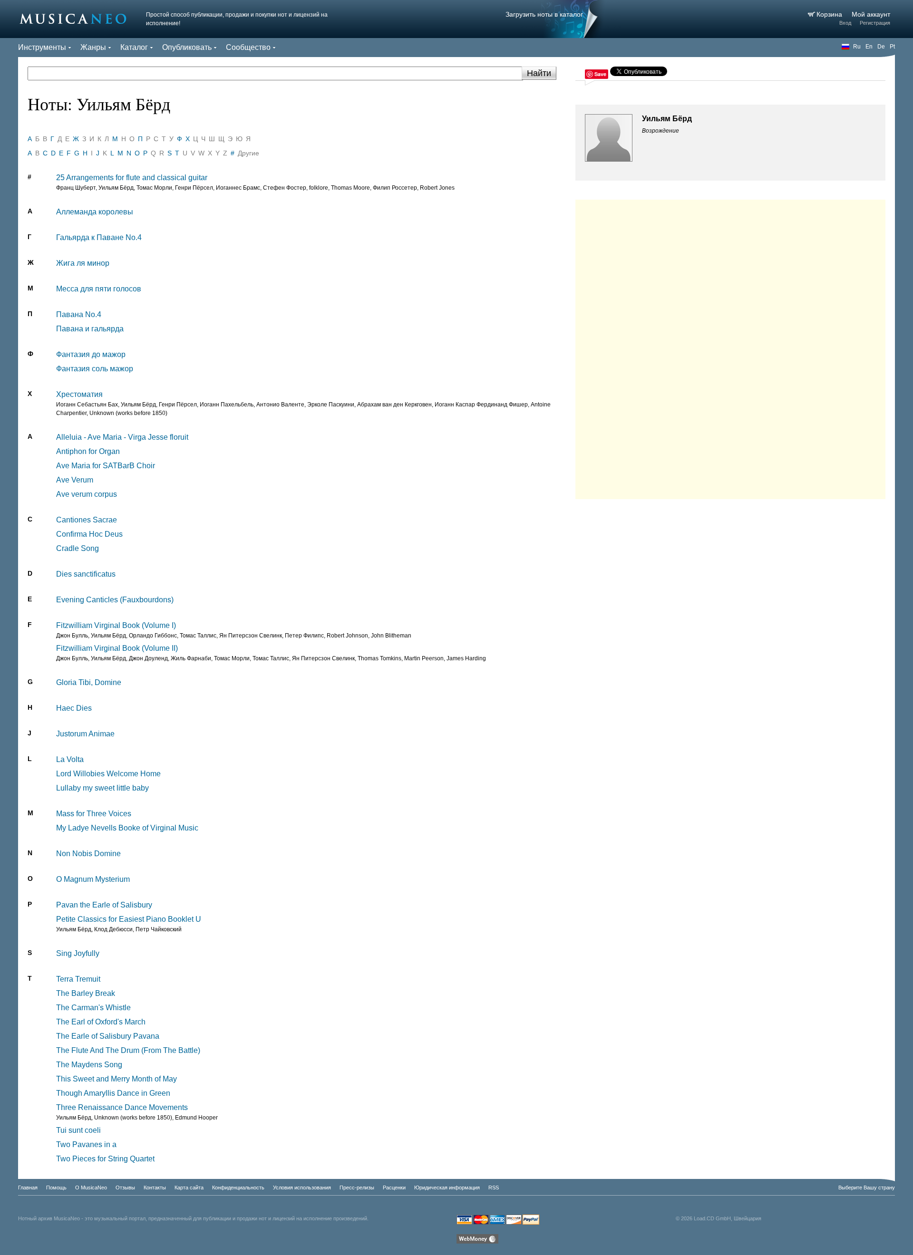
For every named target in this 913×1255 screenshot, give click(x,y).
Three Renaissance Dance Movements (122, 1107)
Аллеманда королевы (94, 212)
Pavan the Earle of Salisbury (104, 905)
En (869, 46)
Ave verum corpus (86, 494)
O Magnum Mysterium (93, 879)
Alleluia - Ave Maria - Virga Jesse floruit (122, 437)
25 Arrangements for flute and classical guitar (131, 178)
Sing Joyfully (77, 953)
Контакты (155, 1187)
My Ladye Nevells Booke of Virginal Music (127, 828)
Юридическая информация (447, 1187)
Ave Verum (74, 480)
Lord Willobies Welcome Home (108, 774)
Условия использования (302, 1187)
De (881, 46)
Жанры (93, 47)
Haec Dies (74, 708)
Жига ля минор (82, 263)
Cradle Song (77, 548)
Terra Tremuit (78, 979)
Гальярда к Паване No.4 (99, 237)
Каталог (134, 47)
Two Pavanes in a (86, 1144)
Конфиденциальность (238, 1187)
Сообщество (248, 47)
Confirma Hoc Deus (89, 534)
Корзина (830, 14)
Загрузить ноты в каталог (544, 14)
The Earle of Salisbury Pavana (107, 1036)
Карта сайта (189, 1187)
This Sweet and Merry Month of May (116, 1079)
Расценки (394, 1187)
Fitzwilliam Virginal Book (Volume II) (117, 648)
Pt (892, 46)
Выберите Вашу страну (866, 1187)
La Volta (70, 759)
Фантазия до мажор (91, 354)
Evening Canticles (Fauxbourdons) (115, 600)
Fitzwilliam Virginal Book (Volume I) (116, 625)
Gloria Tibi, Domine (88, 682)
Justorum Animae (85, 734)
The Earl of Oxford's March (101, 1022)
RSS (493, 1187)
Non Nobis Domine (88, 854)
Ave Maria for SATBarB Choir (105, 466)
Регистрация (875, 23)
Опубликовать (187, 47)
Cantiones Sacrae (86, 520)
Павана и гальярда (90, 329)
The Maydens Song (89, 1065)
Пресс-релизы (357, 1187)
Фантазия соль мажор (94, 369)
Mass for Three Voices (93, 814)
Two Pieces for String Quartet (105, 1159)
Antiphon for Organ (88, 451)
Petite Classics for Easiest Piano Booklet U (128, 919)
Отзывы (125, 1187)
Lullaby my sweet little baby (102, 788)
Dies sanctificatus (86, 574)
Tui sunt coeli (78, 1130)
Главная (28, 1187)
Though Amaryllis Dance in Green (113, 1093)
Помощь (56, 1187)
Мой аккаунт (871, 14)
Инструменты (42, 47)
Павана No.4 (78, 314)
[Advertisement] (730, 347)
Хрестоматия (79, 394)
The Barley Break (85, 993)
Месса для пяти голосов (98, 289)
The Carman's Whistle (93, 1008)
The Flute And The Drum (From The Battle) (128, 1050)
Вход (845, 23)
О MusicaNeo (91, 1187)
